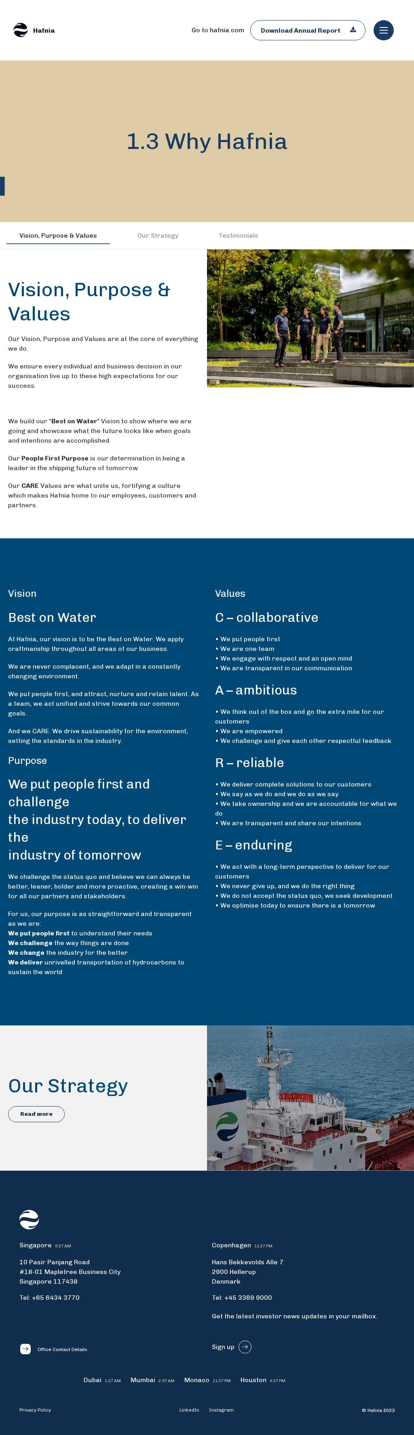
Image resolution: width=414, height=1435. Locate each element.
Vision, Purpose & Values (58, 235)
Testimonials (238, 235)
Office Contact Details (62, 1349)
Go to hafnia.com (218, 30)
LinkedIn (189, 1410)
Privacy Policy (35, 1410)
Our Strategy (157, 235)
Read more (36, 1114)
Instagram (221, 1410)
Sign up (223, 1347)
